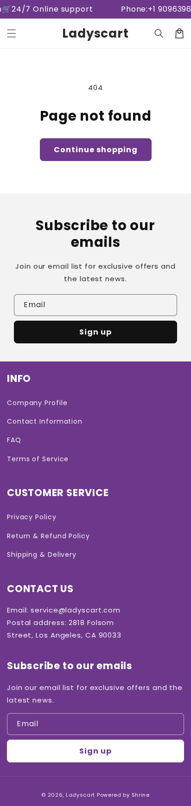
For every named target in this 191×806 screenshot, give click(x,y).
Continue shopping (96, 149)
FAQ (14, 440)
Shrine (141, 795)
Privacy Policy (32, 517)
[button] (11, 33)
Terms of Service (38, 459)
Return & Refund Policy (48, 536)
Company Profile (37, 402)
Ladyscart (80, 795)
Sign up (95, 332)
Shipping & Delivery (41, 554)
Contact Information (45, 421)
